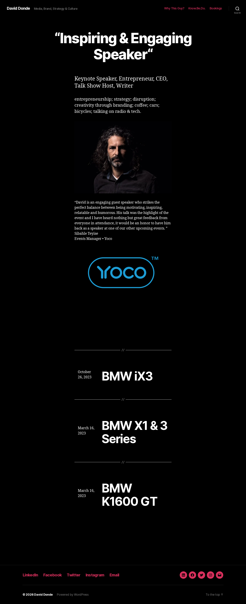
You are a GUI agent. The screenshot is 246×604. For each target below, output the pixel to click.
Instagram (95, 575)
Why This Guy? (174, 8)
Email (114, 575)
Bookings (216, 8)
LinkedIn (30, 575)
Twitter (73, 575)
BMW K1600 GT (129, 494)
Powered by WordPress (73, 594)
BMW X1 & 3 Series (134, 432)
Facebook (52, 575)
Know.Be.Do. (197, 8)
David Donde (18, 8)
